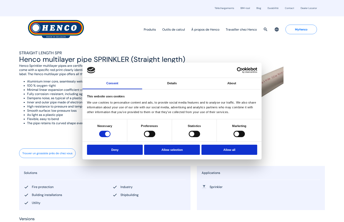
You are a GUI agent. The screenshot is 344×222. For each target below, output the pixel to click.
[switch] (149, 134)
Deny (114, 149)
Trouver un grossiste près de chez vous (47, 153)
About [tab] (231, 83)
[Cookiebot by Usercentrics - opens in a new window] (239, 70)
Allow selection (172, 149)
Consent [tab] (112, 83)
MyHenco (301, 29)
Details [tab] (172, 83)
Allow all (229, 149)
